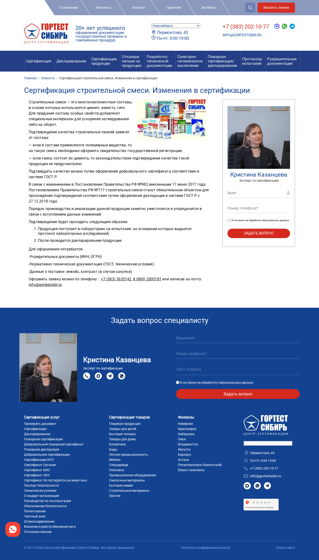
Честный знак (35, 516)
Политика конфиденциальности (205, 547)
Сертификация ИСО (39, 460)
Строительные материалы (129, 490)
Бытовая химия (121, 485)
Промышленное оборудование (132, 475)
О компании (68, 7)
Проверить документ (40, 424)
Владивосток (188, 444)
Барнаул (184, 454)
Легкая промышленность (128, 454)
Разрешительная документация (282, 61)
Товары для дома (122, 439)
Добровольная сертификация (47, 454)
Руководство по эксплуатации (47, 501)
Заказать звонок (276, 7)
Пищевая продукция (125, 424)
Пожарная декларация (41, 449)
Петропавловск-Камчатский (200, 465)
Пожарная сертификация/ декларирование (222, 61)
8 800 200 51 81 (86, 375)
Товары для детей (122, 429)
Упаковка (116, 470)
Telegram (109, 376)
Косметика (117, 444)
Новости (138, 7)
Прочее (114, 496)
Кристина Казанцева (258, 174)
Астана (183, 460)
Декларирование (71, 61)
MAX (98, 376)
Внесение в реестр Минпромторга (50, 526)
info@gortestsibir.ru (242, 35)
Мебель (115, 460)
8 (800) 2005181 (147, 279)
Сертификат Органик (40, 465)
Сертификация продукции (104, 61)
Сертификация (38, 61)
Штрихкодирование (39, 521)
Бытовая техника (122, 434)
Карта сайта (285, 547)
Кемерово (185, 424)
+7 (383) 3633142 (116, 279)
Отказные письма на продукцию (132, 61)
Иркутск (184, 449)
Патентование (35, 511)
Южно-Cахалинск (191, 470)
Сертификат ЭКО (37, 475)
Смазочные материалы (127, 480)
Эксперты (208, 7)
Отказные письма (38, 532)
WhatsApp (121, 376)
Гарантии (173, 7)
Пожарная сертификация (43, 439)
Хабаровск (186, 434)
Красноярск (187, 429)
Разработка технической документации (159, 61)
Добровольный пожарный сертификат (54, 444)
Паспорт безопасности (41, 485)
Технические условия (40, 490)
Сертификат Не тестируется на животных (55, 480)
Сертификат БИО (37, 470)
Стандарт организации (41, 496)
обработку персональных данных (269, 220)
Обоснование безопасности (45, 506)
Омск (182, 439)
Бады (113, 449)
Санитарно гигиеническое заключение (190, 61)
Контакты (103, 7)
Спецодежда (118, 465)
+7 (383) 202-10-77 (246, 26)
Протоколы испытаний (252, 61)
